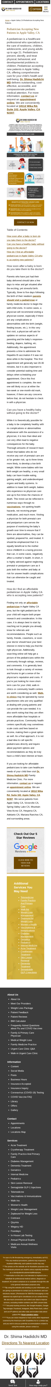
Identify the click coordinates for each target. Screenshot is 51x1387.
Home (7, 20)
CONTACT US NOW (25, 222)
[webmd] (32, 1371)
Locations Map (18, 1132)
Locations (16, 1127)
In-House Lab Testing (21, 1235)
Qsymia (15, 1222)
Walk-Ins (25, 909)
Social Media (17, 1071)
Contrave (15, 1218)
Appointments (18, 1123)
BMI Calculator (18, 1021)
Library (14, 1101)
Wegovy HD (17, 1226)
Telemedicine (27, 897)
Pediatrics (25, 942)
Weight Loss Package (22, 1008)
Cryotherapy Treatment (22, 1149)
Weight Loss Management (24, 1209)
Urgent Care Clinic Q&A (23, 1049)
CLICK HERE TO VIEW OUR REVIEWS (25, 863)
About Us (15, 999)
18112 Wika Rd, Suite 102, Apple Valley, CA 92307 (23, 109)
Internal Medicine (29, 945)
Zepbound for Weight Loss (24, 1213)
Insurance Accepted (21, 1084)
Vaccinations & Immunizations (26, 1196)
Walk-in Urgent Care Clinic (24, 1053)
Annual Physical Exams (23, 1240)
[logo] (11, 6)
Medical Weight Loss (21, 1040)
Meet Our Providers (21, 1003)
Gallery (14, 1110)
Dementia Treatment (21, 1165)
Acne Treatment (28, 948)
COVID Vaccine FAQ (21, 1097)
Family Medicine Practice (23, 1044)
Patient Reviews (19, 1016)
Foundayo (16, 1231)
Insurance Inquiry (19, 1088)
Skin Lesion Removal (21, 1183)
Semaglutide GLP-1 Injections (26, 1187)
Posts (14, 1075)
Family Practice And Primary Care (28, 903)
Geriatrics (25, 939)
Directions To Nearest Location (25, 1343)
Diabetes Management (22, 1161)
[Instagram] (18, 1371)
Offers (14, 1105)
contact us (27, 96)
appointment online (20, 787)
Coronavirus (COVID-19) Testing (27, 1092)
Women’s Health (29, 924)
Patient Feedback (19, 1012)
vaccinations (13, 507)
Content (15, 1066)
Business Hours (19, 1079)
